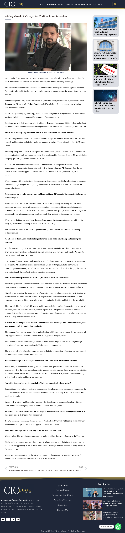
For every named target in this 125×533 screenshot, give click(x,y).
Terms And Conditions (62, 495)
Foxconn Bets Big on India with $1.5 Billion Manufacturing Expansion (105, 32)
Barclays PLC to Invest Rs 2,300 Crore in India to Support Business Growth (105, 55)
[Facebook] (3, 519)
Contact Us (97, 4)
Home (42, 4)
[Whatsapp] (118, 526)
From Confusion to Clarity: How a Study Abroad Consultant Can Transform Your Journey (113, 492)
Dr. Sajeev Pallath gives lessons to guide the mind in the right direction (113, 503)
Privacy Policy (62, 490)
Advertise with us (83, 4)
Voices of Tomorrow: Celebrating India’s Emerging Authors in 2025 (113, 514)
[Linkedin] (13, 519)
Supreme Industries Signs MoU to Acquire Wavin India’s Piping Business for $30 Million (105, 80)
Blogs (60, 4)
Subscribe (62, 505)
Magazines (51, 4)
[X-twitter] (8, 519)
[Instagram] (18, 519)
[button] (115, 4)
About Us (69, 4)
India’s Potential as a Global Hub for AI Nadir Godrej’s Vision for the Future (104, 107)
